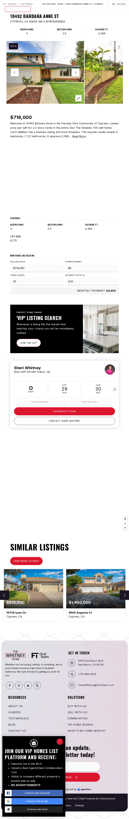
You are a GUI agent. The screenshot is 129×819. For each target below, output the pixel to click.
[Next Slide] (75, 72)
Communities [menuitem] (78, 718)
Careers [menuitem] (14, 712)
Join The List (28, 343)
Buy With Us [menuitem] (77, 706)
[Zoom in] (125, 519)
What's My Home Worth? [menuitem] (87, 730)
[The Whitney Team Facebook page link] (10, 685)
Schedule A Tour (64, 411)
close (60, 741)
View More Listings (26, 561)
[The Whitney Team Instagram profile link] (19, 685)
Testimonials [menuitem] (18, 718)
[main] (64, 316)
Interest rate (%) (75, 275)
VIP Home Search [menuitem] (80, 724)
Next (115, 389)
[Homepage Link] (32, 9)
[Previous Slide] (15, 72)
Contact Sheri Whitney (64, 421)
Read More (79, 136)
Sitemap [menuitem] (79, 805)
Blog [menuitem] (12, 724)
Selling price (17, 262)
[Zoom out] (125, 523)
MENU (119, 9)
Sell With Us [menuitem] (77, 712)
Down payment (73, 262)
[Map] (64, 485)
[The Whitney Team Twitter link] (37, 685)
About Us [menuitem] (15, 706)
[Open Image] (45, 72)
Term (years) (17, 275)
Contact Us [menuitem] (17, 730)
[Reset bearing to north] (125, 528)
